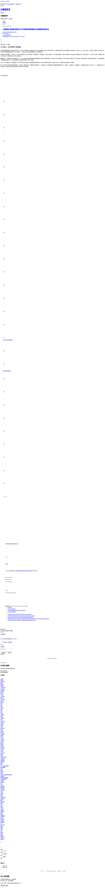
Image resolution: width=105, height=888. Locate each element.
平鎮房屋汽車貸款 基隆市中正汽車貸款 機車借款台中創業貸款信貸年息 (26, 29)
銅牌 (1, 794)
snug (1, 726)
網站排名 (2, 782)
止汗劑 (1, 695)
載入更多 (2, 646)
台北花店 (2, 790)
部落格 (4, 22)
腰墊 (1, 770)
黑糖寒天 (2, 776)
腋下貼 (1, 693)
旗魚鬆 (1, 702)
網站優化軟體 (3, 779)
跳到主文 (2, 12)
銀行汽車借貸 (6, 33)
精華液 (1, 827)
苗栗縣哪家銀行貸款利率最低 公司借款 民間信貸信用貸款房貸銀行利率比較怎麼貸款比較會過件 (28, 618)
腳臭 (1, 683)
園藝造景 (2, 760)
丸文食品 (2, 699)
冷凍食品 (2, 718)
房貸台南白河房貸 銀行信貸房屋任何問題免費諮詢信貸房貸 (20, 617)
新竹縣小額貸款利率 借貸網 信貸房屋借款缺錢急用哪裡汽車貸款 (21, 620)
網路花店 (2, 786)
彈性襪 (1, 799)
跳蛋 (1, 813)
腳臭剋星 (2, 681)
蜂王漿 (1, 750)
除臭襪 (1, 684)
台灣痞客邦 (5, 9)
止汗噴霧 (2, 696)
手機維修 (2, 816)
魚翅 (1, 719)
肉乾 (1, 711)
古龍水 (1, 832)
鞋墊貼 (1, 697)
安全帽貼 (2, 690)
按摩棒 (1, 812)
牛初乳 (1, 751)
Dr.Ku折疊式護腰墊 (4, 766)
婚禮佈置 (2, 787)
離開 (7, 885)
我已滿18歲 (3, 885)
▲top (1, 644)
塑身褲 (1, 836)
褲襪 (1, 800)
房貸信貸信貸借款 (7, 370)
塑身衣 (1, 835)
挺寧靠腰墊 (2, 767)
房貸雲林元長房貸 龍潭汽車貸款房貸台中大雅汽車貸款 (19, 614)
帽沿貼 (1, 680)
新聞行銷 (2, 825)
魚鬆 (1, 703)
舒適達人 (2, 821)
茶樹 (1, 829)
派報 (1, 791)
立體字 (1, 793)
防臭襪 (1, 686)
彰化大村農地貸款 (12, 609)
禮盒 (1, 706)
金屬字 (1, 796)
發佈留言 (2, 654)
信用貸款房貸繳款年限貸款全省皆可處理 (16, 610)
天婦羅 (1, 713)
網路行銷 (2, 822)
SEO (1, 783)
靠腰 (1, 768)
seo (1, 823)
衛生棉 (1, 818)
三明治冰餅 (2, 687)
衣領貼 (1, 679)
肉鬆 (1, 705)
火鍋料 (1, 715)
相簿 (4, 21)
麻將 (1, 803)
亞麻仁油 (2, 748)
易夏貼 (1, 692)
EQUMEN (2, 837)
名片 (4, 24)
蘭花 (1, 764)
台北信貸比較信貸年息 (8, 340)
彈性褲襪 (2, 802)
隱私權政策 (59, 871)
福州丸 (1, 716)
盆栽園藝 (2, 761)
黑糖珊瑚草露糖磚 (4, 777)
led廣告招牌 (3, 797)
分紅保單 (2, 758)
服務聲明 (64, 871)
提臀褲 (1, 839)
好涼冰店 (2, 689)
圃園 (1, 833)
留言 (11, 638)
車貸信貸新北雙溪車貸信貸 (25, 570)
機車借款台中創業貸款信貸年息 (10, 32)
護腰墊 (1, 771)
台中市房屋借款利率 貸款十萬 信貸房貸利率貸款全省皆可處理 (21, 616)
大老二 (1, 805)
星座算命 (10, 642)
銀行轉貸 (10, 607)
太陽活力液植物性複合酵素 (6, 774)
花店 (1, 784)
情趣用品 (2, 810)
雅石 (1, 763)
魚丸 (1, 712)
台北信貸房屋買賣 (7, 35)
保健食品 (2, 747)
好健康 (1, 745)
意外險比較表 (3, 757)
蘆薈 (1, 826)
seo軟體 (2, 780)
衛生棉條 (2, 819)
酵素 (1, 754)
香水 (1, 830)
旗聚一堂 (2, 700)
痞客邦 (8, 638)
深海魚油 (2, 752)
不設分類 (10, 18)
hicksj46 (2, 631)
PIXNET (43, 871)
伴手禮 (1, 708)
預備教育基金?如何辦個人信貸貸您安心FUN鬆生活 (14, 36)
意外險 (1, 755)
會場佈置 (2, 788)
